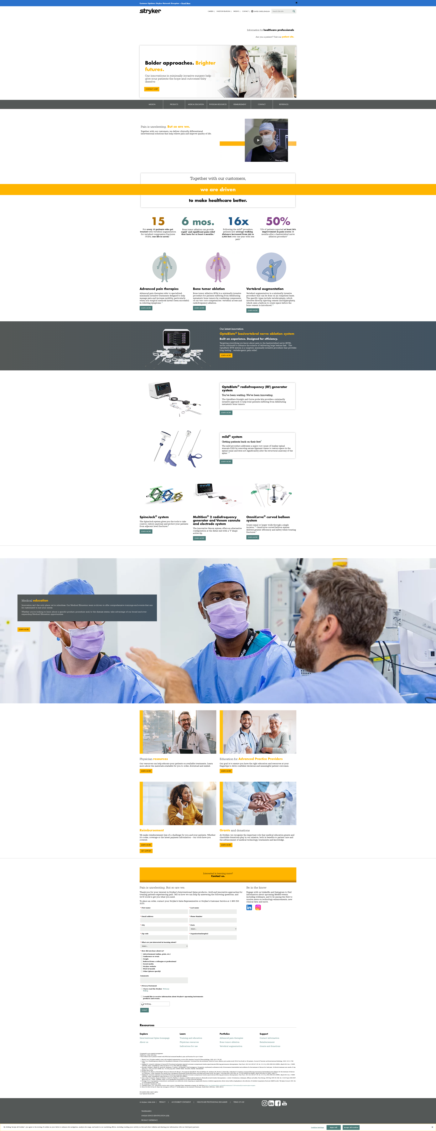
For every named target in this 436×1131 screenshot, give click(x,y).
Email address (146, 916)
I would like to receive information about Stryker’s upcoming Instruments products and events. (173, 997)
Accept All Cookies (351, 1127)
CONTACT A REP (152, 89)
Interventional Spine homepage (155, 1038)
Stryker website (149, 966)
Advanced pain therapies (231, 1038)
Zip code (144, 934)
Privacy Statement (148, 986)
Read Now (185, 3)
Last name (194, 908)
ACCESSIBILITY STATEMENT (181, 1102)
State (192, 925)
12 (273, 305)
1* (170, 236)
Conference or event (151, 956)
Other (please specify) (152, 971)
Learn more (226, 413)
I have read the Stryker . (156, 990)
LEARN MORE (146, 308)
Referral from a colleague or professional (159, 961)
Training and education (191, 1038)
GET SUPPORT (146, 851)
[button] (258, 140)
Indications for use (189, 1046)
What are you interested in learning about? (158, 942)
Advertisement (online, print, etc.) (157, 954)
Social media (148, 964)
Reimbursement (267, 1042)
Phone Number (195, 916)
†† (232, 350)
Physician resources (189, 1042)
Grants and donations (270, 1046)
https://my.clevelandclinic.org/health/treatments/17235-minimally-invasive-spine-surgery (230, 1085)
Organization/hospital (198, 934)
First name (145, 908)
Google (146, 959)
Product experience (149, 1120)
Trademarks (146, 1111)
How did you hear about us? (152, 951)
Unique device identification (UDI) (155, 1116)
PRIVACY (162, 1102)
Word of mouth (149, 969)
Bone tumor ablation (229, 1042)
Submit (144, 1010)
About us (144, 1042)
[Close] (432, 1127)
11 (162, 302)
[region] (218, 1127)
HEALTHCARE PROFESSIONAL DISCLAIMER (212, 1102)
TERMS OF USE (238, 1102)
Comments (144, 976)
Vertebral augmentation (231, 1046)
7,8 (229, 452)
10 (255, 527)
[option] (218, 630)
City (142, 925)
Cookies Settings (317, 1127)
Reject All (333, 1127)
